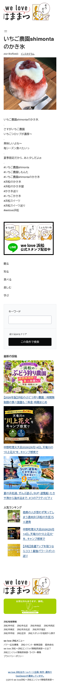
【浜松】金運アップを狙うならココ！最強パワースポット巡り (39, 551)
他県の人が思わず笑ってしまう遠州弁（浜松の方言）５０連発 (38, 517)
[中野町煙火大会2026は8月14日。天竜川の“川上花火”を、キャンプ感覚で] (29, 425)
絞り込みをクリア (18, 334)
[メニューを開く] (6, 31)
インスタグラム (27, 53)
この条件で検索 (30, 342)
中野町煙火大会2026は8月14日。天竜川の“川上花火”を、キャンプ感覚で (38, 534)
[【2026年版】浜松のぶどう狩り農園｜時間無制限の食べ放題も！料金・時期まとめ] (29, 377)
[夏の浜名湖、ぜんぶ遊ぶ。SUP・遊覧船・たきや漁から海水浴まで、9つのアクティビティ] (29, 473)
